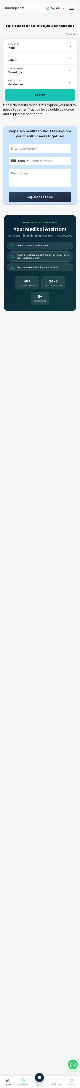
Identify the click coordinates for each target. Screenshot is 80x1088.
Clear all (71, 34)
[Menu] (72, 8)
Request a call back (40, 197)
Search (40, 95)
